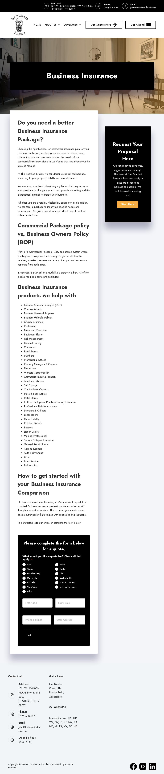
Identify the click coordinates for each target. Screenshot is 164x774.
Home (37, 24)
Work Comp (32, 586)
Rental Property (33, 573)
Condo (30, 569)
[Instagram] (142, 766)
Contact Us (55, 688)
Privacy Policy (56, 692)
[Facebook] (133, 766)
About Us (51, 24)
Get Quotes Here (101, 25)
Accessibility (55, 697)
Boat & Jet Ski (66, 577)
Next (28, 635)
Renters (63, 569)
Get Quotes (55, 684)
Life (61, 573)
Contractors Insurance (69, 586)
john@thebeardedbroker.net (143, 7)
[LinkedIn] (152, 766)
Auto (29, 564)
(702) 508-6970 (111, 7)
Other (29, 591)
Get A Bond (138, 25)
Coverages (71, 24)
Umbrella (31, 582)
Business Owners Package (70, 582)
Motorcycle (32, 577)
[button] (127, 204)
